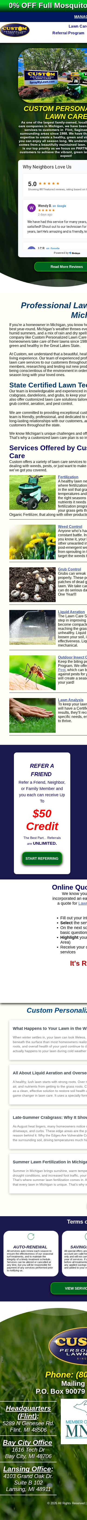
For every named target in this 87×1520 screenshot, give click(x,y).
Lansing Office (27, 1469)
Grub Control (69, 569)
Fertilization (68, 477)
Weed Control (70, 527)
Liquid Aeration (71, 612)
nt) (32, 1416)
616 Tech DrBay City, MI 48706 (28, 1453)
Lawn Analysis (71, 700)
